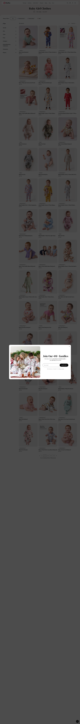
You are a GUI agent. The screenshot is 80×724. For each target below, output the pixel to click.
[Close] (69, 346)
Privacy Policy (61, 368)
